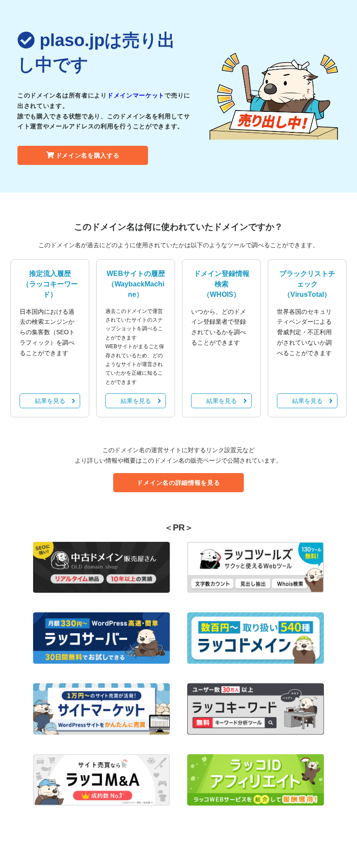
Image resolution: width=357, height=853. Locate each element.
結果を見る (50, 400)
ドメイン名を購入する (88, 155)
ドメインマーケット (136, 95)
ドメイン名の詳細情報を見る (178, 482)
